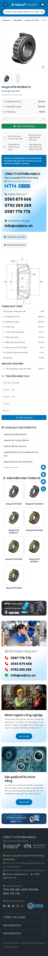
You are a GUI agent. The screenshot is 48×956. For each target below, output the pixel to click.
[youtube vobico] (9, 906)
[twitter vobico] (13, 906)
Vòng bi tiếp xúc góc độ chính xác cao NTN (21, 454)
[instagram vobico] (18, 906)
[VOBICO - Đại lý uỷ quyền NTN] (17, 185)
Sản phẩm (17, 20)
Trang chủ (6, 20)
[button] (5, 4)
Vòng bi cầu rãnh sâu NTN (15, 434)
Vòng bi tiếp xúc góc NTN (15, 446)
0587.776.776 (11, 893)
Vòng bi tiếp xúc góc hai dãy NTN (18, 462)
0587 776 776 (17, 211)
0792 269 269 (18, 205)
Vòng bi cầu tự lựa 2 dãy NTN (16, 440)
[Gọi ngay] (43, 488)
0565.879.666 (29, 889)
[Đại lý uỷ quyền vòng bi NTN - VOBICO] (24, 845)
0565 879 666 (18, 199)
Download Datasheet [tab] (16, 245)
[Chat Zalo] (43, 467)
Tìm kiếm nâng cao (24, 417)
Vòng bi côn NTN (31, 20)
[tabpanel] (24, 313)
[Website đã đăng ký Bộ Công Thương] (36, 906)
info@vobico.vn (19, 225)
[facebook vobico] (4, 906)
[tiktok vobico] (22, 906)
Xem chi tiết (24, 736)
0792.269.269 (11, 889)
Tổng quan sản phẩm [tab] (16, 237)
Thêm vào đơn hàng (25, 126)
